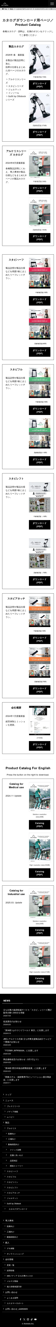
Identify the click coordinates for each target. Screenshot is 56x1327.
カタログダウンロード (17, 1209)
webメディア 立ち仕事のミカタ (20, 1275)
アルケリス (11, 1128)
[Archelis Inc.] (5, 4)
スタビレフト (12, 1187)
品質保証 (12, 1160)
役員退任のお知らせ (12, 1023)
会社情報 (9, 1259)
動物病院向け (13, 1144)
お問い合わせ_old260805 (16, 1308)
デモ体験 (10, 1248)
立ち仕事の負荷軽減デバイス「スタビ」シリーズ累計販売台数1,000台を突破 (27, 1012)
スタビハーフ (12, 1171)
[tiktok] (31, 1319)
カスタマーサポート (15, 1303)
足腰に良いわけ (15, 1155)
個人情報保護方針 (14, 1286)
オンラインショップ (15, 1254)
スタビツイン (12, 1182)
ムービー (10, 1117)
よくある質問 (12, 1298)
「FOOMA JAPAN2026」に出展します (20, 1052)
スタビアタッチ (13, 1192)
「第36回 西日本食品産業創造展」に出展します (25, 1069)
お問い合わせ (11, 1292)
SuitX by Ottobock (14, 1203)
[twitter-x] (24, 1319)
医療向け (12, 1133)
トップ (8, 1094)
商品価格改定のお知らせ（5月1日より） (21, 1060)
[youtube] (35, 1319)
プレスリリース (13, 1106)
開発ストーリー (15, 1166)
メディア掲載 (12, 1111)
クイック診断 (14, 1149)
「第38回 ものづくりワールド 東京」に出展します (26, 1031)
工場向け (12, 1139)
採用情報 (10, 1270)
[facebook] (20, 1319)
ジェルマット (12, 1198)
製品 (7, 1122)
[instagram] (28, 1319)
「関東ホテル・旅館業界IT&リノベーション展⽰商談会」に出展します (27, 1079)
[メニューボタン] (52, 4)
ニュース (9, 1100)
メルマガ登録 (12, 1281)
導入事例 (9, 1220)
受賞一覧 (10, 1265)
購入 (7, 1242)
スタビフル (11, 1176)
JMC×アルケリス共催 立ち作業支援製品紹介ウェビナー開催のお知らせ (27, 1041)
